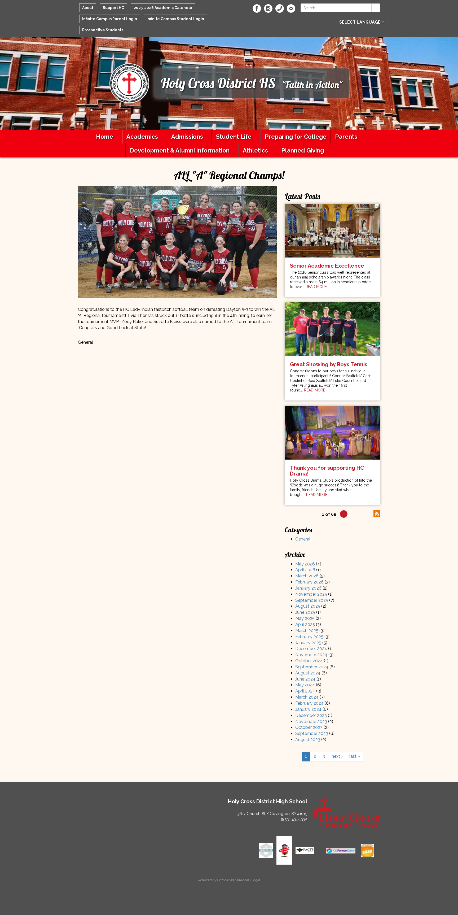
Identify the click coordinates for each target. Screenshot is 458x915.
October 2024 (309, 660)
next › (337, 756)
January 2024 (308, 709)
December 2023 (311, 715)
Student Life (234, 136)
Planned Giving (302, 150)
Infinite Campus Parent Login (109, 19)
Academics (142, 136)
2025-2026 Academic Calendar (163, 8)
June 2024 (305, 679)
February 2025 (309, 636)
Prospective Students (102, 30)
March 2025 (306, 630)
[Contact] (279, 8)
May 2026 (305, 564)
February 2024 (309, 703)
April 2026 (305, 569)
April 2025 (305, 624)
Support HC (113, 8)
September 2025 (311, 600)
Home (104, 136)
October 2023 (309, 727)
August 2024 (307, 673)
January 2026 (308, 588)
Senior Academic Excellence (327, 266)
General (302, 539)
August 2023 (307, 739)
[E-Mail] (291, 8)
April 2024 (305, 691)
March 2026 (307, 575)
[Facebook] (257, 8)
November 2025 (311, 594)
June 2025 (305, 612)
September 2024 (311, 666)
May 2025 (305, 618)
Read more (316, 287)
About (87, 8)
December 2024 (311, 648)
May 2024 (305, 684)
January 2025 (308, 642)
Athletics (255, 150)
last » (354, 756)
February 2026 (309, 582)
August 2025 (307, 606)
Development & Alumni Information (180, 150)
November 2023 (311, 721)
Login (256, 880)
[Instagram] (268, 8)
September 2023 (311, 733)
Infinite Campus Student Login (175, 19)
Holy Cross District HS (218, 83)
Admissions (187, 136)
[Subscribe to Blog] (376, 513)
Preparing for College (296, 136)
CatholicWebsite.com (233, 880)
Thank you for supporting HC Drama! (327, 471)
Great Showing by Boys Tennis (328, 364)
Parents (346, 136)
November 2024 (311, 654)
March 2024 (307, 697)
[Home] (129, 82)
